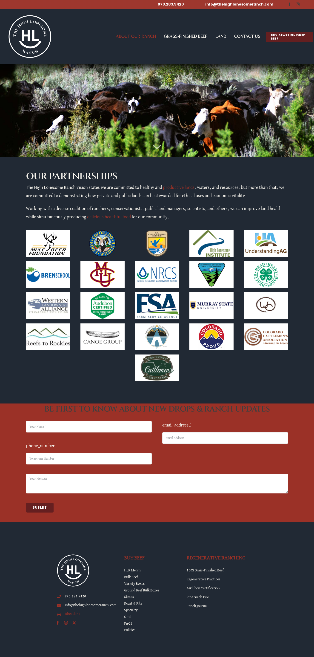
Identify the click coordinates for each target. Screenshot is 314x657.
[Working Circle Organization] (266, 294)
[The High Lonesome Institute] (211, 232)
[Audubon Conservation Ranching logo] (102, 294)
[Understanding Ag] (266, 232)
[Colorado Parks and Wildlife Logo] (102, 232)
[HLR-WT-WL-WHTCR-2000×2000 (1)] (30, 16)
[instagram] (298, 4)
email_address (176, 425)
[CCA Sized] (266, 325)
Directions (72, 614)
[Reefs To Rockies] (48, 325)
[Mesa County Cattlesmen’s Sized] (157, 356)
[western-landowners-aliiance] (48, 294)
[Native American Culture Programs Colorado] (157, 325)
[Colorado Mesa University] (102, 263)
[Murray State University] (211, 294)
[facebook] (289, 4)
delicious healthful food (109, 217)
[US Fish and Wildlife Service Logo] (157, 232)
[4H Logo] (266, 263)
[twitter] (74, 623)
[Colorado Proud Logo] (211, 325)
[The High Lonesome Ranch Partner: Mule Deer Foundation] (48, 232)
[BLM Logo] (211, 263)
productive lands (178, 187)
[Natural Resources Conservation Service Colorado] (157, 263)
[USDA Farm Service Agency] (157, 294)
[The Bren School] (48, 263)
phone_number (40, 446)
